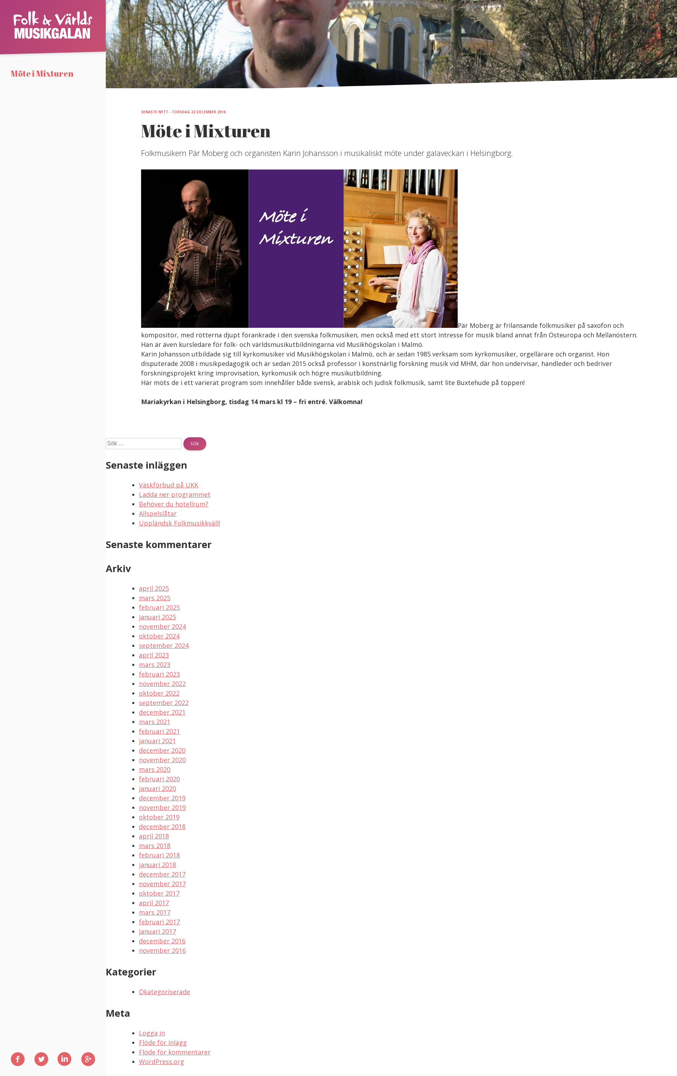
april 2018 (154, 836)
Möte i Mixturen (42, 73)
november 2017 (162, 883)
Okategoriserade (164, 991)
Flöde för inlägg (163, 1042)
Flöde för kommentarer (175, 1052)
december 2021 (162, 712)
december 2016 (162, 941)
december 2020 (162, 750)
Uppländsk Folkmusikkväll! (179, 523)
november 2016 (162, 950)
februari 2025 (159, 607)
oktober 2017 (159, 893)
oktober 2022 (159, 693)
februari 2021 (159, 731)
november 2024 (162, 626)
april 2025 (154, 588)
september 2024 (164, 645)
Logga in (152, 1033)
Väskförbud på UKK (168, 485)
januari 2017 (157, 931)
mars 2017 (154, 912)
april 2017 (154, 902)
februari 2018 (159, 855)
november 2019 (162, 807)
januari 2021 (157, 741)
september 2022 (164, 702)
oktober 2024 (159, 636)
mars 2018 (154, 845)
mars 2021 (154, 721)
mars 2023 (154, 664)
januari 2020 (157, 788)
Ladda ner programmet (175, 494)
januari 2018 (157, 864)
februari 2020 (159, 779)
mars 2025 (154, 598)
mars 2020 (154, 769)
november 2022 (162, 683)
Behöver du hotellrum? (173, 504)
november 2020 (162, 760)
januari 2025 (157, 617)
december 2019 (162, 798)
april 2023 (154, 655)
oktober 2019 (159, 817)
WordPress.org (161, 1061)
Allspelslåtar (158, 513)
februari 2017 (159, 922)
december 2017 (162, 874)
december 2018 (162, 826)
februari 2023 (159, 674)
